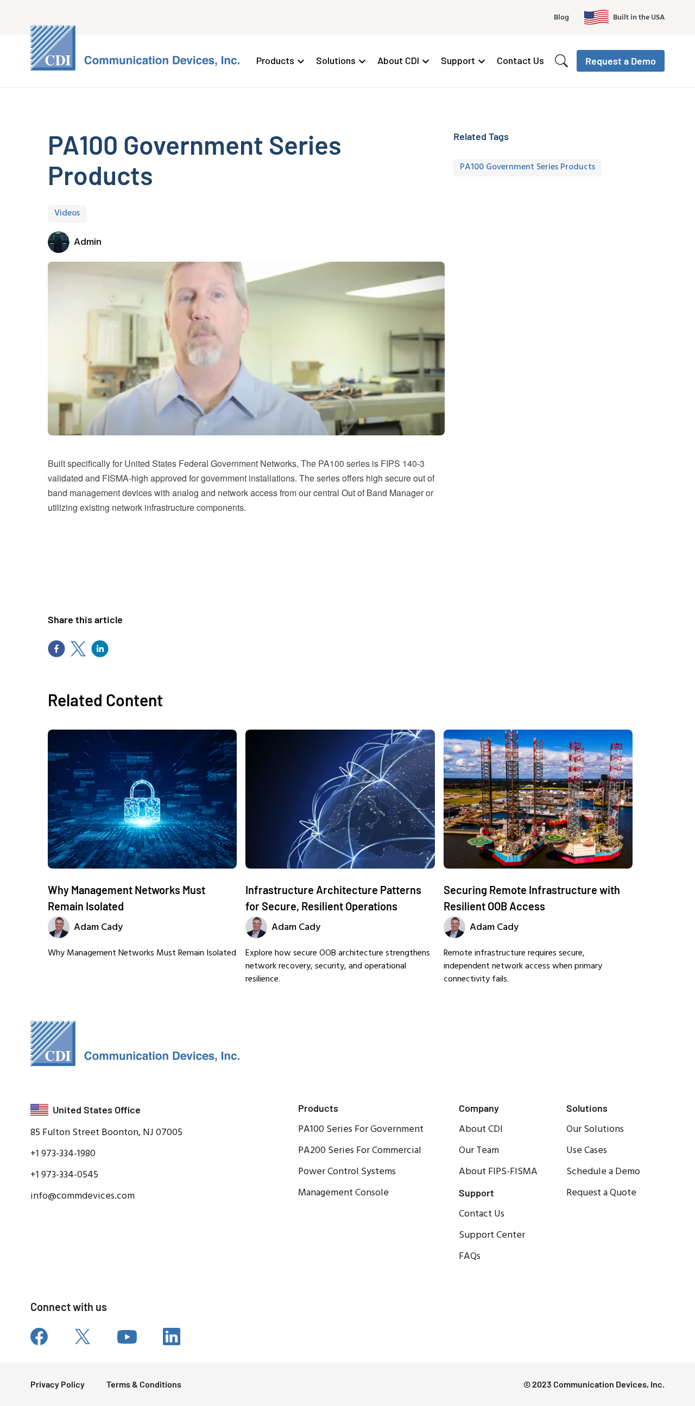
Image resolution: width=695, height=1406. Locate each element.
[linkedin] (100, 648)
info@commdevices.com (82, 1196)
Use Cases (586, 1150)
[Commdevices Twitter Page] (82, 1336)
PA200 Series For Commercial (359, 1150)
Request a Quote (601, 1193)
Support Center (492, 1235)
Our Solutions (595, 1129)
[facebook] (56, 648)
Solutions (336, 60)
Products (275, 60)
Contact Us (520, 60)
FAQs (470, 1256)
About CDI (398, 60)
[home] (136, 48)
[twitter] (78, 648)
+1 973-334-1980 (63, 1154)
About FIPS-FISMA (498, 1172)
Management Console (343, 1193)
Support (458, 60)
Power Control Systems (347, 1172)
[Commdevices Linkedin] (171, 1336)
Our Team (479, 1150)
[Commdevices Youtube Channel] (127, 1336)
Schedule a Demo (603, 1172)
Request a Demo (620, 61)
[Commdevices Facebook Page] (39, 1336)
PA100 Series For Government (361, 1129)
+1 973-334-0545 (64, 1175)
